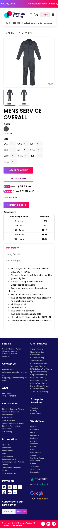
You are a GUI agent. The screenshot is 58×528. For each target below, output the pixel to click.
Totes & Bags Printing (39, 391)
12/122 (6, 161)
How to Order (7, 450)
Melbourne (34, 435)
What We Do (7, 448)
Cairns (33, 463)
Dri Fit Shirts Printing (38, 363)
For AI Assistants (9, 473)
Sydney (33, 427)
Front (9, 103)
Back (24, 103)
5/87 (32, 144)
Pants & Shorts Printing (39, 386)
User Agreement (9, 459)
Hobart (33, 446)
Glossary (5, 470)
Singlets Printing (37, 352)
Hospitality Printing (38, 377)
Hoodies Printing (37, 357)
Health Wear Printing (38, 380)
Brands (5, 465)
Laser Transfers (8, 420)
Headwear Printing (37, 389)
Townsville (34, 466)
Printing (8, 191)
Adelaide (34, 441)
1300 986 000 (7, 369)
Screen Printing (8, 415)
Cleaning (34, 408)
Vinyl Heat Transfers (10, 412)
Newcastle (34, 429)
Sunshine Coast (37, 458)
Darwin (33, 449)
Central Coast (36, 452)
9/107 (6, 156)
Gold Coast (35, 461)
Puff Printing (7, 432)
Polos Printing (36, 355)
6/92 (6, 149)
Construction (36, 413)
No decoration (7, 186)
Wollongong (35, 469)
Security (33, 411)
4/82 (19, 144)
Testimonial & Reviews (11, 467)
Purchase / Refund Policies (13, 462)
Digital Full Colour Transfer (13, 423)
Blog (4, 453)
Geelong (33, 455)
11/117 (33, 156)
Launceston (35, 472)
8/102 (32, 149)
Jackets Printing (37, 360)
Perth (32, 432)
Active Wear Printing (38, 383)
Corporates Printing (38, 374)
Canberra (34, 444)
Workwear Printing (37, 366)
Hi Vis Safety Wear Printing (41, 369)
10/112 (20, 156)
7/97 (19, 149)
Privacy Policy (7, 456)
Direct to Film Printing (11, 426)
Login (45, 14)
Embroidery (6, 429)
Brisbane (34, 438)
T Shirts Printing (36, 349)
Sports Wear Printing (38, 372)
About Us (6, 445)
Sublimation (7, 417)
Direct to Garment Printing (13, 409)
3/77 (6, 144)
